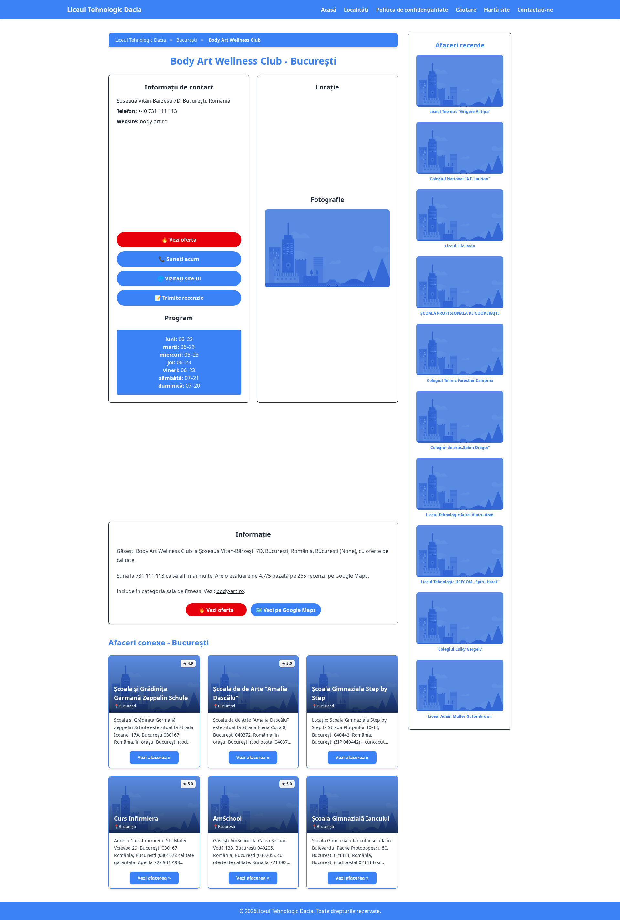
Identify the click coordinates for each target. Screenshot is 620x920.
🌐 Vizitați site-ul (179, 278)
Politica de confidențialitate (412, 9)
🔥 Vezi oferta (179, 239)
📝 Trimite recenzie (179, 297)
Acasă (328, 9)
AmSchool (227, 818)
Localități (356, 9)
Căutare (466, 9)
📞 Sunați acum (179, 259)
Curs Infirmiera (136, 818)
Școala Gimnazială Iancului (350, 818)
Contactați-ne (535, 9)
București (186, 40)
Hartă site (497, 9)
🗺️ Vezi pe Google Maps (286, 609)
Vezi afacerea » (154, 757)
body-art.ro (230, 591)
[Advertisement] (179, 178)
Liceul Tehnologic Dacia (104, 9)
